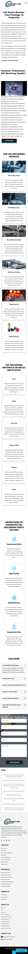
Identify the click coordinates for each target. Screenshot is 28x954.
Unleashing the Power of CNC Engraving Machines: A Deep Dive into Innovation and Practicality (14, 846)
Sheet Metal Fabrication (14, 240)
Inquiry (22, 951)
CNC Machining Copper (6, 935)
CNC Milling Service (14, 208)
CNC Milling (3, 911)
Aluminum (14, 453)
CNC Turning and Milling (6, 913)
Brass (14, 389)
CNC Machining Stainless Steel (7, 942)
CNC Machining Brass (5, 933)
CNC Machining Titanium (6, 944)
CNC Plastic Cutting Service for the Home (14, 841)
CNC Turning (3, 909)
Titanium (14, 518)
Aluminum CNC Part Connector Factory (14, 852)
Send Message (14, 823)
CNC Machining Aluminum (6, 938)
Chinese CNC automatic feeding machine (14, 865)
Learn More (9, 141)
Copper (14, 421)
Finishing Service (14, 337)
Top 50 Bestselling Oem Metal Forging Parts (14, 860)
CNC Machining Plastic (5, 947)
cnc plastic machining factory (9, 60)
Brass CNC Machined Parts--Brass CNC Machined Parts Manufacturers (14, 836)
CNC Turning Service (14, 175)
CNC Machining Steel (5, 940)
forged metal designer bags (13, 855)
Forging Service (14, 304)
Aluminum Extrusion (14, 272)
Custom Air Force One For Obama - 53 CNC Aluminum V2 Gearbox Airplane (14, 869)
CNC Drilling (3, 916)
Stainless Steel (14, 486)
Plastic (14, 550)
